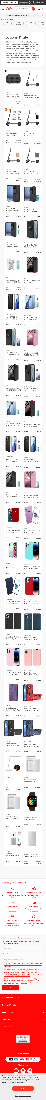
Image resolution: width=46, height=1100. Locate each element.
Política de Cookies (26, 1083)
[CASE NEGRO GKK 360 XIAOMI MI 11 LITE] (13, 372)
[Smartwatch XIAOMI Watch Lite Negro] (32, 801)
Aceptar (23, 1088)
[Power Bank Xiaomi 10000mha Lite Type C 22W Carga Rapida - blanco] (32, 838)
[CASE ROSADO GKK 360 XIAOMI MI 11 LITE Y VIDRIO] (32, 479)
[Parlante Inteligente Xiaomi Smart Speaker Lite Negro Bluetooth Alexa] (13, 79)
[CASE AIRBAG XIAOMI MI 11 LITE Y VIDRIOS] (32, 301)
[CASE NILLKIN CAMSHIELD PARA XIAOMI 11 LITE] (13, 193)
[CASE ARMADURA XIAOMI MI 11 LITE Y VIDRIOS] (32, 372)
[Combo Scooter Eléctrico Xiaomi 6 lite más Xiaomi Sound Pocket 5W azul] (32, 155)
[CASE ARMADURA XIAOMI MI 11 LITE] (32, 229)
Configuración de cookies (23, 1096)
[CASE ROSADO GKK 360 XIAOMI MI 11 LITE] (32, 337)
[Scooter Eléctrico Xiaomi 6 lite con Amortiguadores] (13, 117)
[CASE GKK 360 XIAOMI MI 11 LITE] (32, 264)
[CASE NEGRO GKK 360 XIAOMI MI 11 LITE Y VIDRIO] (13, 479)
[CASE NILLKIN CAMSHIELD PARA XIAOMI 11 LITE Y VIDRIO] (32, 193)
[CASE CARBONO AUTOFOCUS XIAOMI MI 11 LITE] (13, 301)
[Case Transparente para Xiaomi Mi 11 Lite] (13, 264)
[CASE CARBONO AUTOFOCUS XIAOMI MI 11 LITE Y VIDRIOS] (13, 443)
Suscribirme (10, 988)
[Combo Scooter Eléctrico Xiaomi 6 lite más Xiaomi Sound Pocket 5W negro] (32, 117)
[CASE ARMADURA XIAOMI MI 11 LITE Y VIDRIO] (13, 337)
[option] (23, 2)
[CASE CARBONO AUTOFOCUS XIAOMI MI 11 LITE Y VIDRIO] (32, 443)
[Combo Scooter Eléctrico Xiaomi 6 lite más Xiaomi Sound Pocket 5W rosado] (13, 155)
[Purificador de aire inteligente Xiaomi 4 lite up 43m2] (13, 838)
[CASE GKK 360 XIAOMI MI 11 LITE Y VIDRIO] (32, 408)
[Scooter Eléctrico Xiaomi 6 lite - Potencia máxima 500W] (32, 79)
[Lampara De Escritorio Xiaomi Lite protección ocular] (13, 763)
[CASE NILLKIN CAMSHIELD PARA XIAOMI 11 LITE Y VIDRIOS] (13, 229)
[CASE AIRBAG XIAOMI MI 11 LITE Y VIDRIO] (13, 408)
